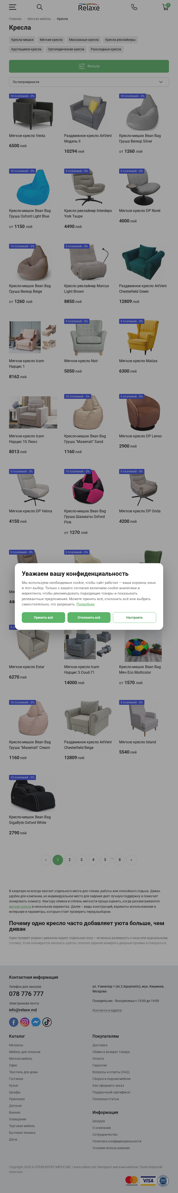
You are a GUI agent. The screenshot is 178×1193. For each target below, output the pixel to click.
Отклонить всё (89, 617)
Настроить (134, 617)
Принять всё (43, 617)
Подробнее (85, 604)
